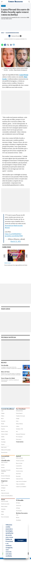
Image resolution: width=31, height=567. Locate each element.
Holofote (3, 439)
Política (2, 416)
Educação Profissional (20, 434)
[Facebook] (5, 45)
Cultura (17, 426)
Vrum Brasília (19, 510)
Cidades (2, 413)
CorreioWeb (5, 456)
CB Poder (18, 508)
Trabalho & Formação (20, 416)
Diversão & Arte (4, 426)
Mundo (2, 423)
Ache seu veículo (4, 501)
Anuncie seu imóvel (20, 460)
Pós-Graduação (19, 436)
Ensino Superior (19, 413)
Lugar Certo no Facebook (21, 481)
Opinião (2, 436)
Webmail (3, 458)
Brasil (2, 418)
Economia (3, 421)
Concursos (19, 442)
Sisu (17, 431)
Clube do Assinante (5, 493)
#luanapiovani (9, 225)
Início (2, 32)
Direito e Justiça (4, 431)
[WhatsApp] (2, 45)
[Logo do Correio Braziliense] (15, 2)
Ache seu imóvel (19, 458)
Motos (2, 514)
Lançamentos (19, 465)
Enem (17, 421)
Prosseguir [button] (21, 540)
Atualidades (18, 520)
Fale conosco (18, 439)
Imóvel (18, 456)
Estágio (17, 418)
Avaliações (3, 509)
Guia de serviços (19, 471)
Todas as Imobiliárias (20, 484)
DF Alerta (18, 502)
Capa (2, 410)
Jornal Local (18, 505)
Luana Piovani (23, 75)
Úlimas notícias (19, 468)
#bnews (7, 227)
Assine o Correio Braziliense (7, 495)
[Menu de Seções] (2, 1)
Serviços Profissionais (5, 475)
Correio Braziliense (7, 409)
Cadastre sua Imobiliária (21, 486)
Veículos (3, 467)
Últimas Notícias (19, 423)
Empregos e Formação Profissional (5, 471)
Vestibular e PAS (19, 428)
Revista (17, 517)
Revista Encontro (22, 513)
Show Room (18, 473)
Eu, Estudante (21, 409)
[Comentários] (14, 45)
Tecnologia (3, 441)
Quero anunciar (4, 462)
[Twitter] (8, 45)
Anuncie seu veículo (5, 503)
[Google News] (11, 45)
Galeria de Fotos (19, 478)
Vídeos (2, 511)
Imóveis (2, 464)
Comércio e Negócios (5, 478)
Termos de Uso (4, 452)
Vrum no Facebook (5, 516)
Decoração (18, 476)
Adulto (2, 473)
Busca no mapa (19, 463)
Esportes (3, 428)
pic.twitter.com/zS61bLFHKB (14, 236)
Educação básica (19, 410)
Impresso (4, 481)
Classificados (5, 460)
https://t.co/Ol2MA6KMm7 (13, 234)
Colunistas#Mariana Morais (12, 32)
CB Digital (3, 487)
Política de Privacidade (5, 449)
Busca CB (3, 490)
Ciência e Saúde (4, 434)
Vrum (3, 499)
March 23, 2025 (15, 241)
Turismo (2, 444)
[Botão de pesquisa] (29, 1)
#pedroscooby (18, 225)
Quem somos (4, 447)
